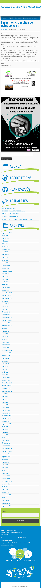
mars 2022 (5, 342)
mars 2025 (5, 263)
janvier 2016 (6, 503)
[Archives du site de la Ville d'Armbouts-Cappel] (20, 226)
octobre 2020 (6, 388)
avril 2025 (5, 260)
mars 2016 (5, 500)
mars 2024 (5, 284)
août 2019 (5, 426)
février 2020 (6, 410)
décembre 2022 (7, 317)
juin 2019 (5, 432)
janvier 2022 (6, 347)
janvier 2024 (6, 290)
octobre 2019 (6, 421)
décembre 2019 (7, 416)
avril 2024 (5, 282)
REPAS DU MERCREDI (9, 208)
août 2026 (5, 235)
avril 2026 (5, 246)
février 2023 (6, 312)
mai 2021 (5, 369)
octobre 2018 (6, 454)
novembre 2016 (7, 495)
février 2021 (6, 377)
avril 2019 (5, 437)
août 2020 (5, 394)
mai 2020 (5, 402)
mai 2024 (5, 279)
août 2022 (5, 328)
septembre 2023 (7, 298)
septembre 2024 (7, 271)
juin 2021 (5, 366)
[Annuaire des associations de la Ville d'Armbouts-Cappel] (20, 572)
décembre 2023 (7, 293)
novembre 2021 (7, 353)
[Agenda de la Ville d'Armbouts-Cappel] (20, 167)
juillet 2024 (5, 274)
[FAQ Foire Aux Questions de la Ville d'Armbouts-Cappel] (20, 555)
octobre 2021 (6, 355)
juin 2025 (5, 257)
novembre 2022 (7, 320)
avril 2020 (5, 405)
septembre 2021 (7, 358)
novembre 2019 (7, 418)
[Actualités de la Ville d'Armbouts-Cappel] (20, 202)
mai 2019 (5, 435)
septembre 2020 (7, 391)
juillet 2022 (5, 331)
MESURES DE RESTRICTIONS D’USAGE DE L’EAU (17, 219)
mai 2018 (5, 467)
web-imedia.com (25, 586)
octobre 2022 (6, 323)
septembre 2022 (7, 325)
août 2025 (5, 252)
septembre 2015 (7, 506)
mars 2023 (5, 309)
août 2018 (5, 459)
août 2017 (5, 487)
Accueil (4, 18)
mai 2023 (5, 306)
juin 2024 (5, 276)
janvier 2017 (6, 492)
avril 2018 (5, 470)
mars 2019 (5, 440)
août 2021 (5, 361)
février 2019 (6, 443)
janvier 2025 (6, 268)
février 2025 (6, 265)
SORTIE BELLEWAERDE (10, 216)
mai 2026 (5, 244)
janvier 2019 (6, 446)
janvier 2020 (6, 413)
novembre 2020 (7, 386)
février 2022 (6, 345)
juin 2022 (5, 334)
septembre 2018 (7, 456)
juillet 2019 (5, 429)
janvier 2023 (6, 315)
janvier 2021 (6, 380)
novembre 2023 (7, 295)
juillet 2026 (5, 238)
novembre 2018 (7, 451)
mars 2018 (5, 473)
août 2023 (5, 301)
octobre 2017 (6, 484)
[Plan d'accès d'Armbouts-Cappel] (20, 190)
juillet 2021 (5, 364)
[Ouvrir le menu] (37, 12)
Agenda (11, 18)
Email (4, 512)
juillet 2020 (5, 396)
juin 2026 (5, 241)
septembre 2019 (7, 424)
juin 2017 (5, 489)
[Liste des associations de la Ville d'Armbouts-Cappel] (20, 179)
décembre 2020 (7, 383)
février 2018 (6, 476)
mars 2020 (5, 407)
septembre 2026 (7, 233)
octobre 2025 (6, 249)
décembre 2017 (7, 481)
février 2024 (6, 287)
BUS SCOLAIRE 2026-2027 (10, 214)
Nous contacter (21, 537)
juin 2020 (5, 399)
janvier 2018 (6, 478)
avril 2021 (5, 372)
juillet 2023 (5, 304)
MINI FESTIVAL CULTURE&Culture (13, 211)
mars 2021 (5, 375)
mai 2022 (5, 336)
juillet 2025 (5, 254)
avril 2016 (5, 497)
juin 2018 (5, 465)
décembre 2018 (7, 448)
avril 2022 (5, 339)
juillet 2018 (5, 462)
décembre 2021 (7, 350)
